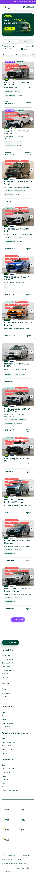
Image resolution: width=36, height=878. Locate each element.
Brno (3, 738)
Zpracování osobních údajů (10, 855)
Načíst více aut (18, 619)
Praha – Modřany (7, 746)
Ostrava (4, 783)
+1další (19, 95)
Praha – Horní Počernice (10, 790)
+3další (19, 423)
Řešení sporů (23, 863)
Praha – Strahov (7, 749)
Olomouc (5, 779)
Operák (26, 41)
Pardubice (5, 787)
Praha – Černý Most (8, 742)
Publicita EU (17, 859)
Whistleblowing (7, 859)
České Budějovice (8, 769)
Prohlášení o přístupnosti (9, 863)
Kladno (4, 776)
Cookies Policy (25, 855)
